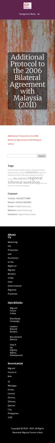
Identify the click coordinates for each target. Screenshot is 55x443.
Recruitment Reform (16, 338)
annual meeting (13, 170)
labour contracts (20, 173)
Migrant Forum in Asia (13, 311)
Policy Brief (25, 175)
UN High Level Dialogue (22, 186)
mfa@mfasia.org (22, 206)
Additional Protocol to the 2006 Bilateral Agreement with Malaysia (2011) (24, 139)
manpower (31, 172)
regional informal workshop (25, 180)
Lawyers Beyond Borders (14, 329)
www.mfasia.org (24, 210)
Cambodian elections (24, 170)
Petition (19, 175)
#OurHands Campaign (15, 320)
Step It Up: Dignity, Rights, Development (16, 350)
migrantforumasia (27, 214)
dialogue (34, 170)
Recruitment (20, 178)
